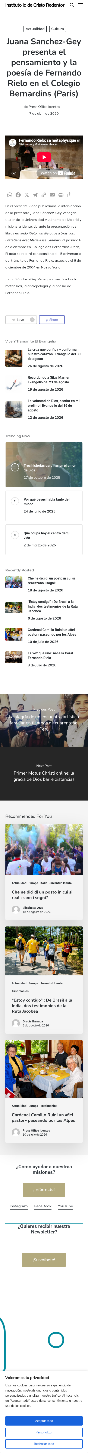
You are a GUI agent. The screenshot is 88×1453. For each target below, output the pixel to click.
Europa (33, 883)
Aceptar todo (44, 1421)
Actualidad (35, 29)
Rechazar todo (44, 1444)
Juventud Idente (61, 883)
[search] (72, 5)
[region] (44, 1412)
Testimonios (20, 991)
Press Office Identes (44, 106)
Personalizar (44, 1432)
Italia (43, 883)
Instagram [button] (19, 1206)
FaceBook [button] (42, 1206)
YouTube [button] (65, 1206)
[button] (80, 5)
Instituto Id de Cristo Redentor (34, 5)
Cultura (57, 29)
